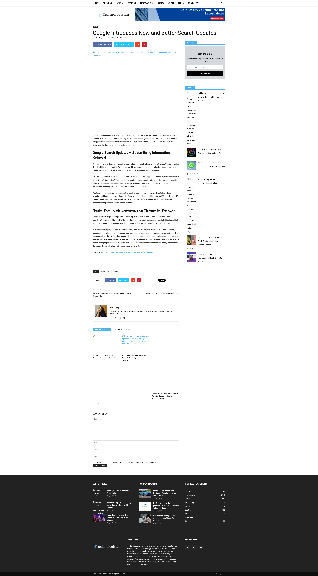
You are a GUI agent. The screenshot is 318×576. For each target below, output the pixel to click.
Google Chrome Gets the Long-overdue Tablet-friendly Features (127, 252)
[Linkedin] (121, 318)
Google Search (105, 271)
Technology (190, 502)
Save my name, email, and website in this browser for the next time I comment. (126, 462)
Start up (132, 3)
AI (186, 513)
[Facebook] (112, 318)
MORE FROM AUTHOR (121, 330)
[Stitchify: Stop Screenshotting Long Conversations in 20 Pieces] (99, 507)
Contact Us (193, 3)
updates (116, 271)
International (147, 3)
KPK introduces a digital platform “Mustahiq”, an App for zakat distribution (166, 505)
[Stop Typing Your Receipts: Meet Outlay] (99, 493)
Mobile (171, 3)
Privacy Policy (220, 574)
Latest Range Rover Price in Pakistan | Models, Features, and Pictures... (164, 493)
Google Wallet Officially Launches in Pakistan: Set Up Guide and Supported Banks (165, 396)
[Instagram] (116, 318)
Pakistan (119, 3)
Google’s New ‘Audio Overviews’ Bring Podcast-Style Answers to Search (134, 357)
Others (181, 3)
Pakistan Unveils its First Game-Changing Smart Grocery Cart (112, 294)
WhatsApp (189, 517)
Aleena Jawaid (193, 174)
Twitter (188, 506)
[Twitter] (125, 318)
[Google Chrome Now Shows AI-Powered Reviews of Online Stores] (106, 344)
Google (95, 26)
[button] (222, 3)
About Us (107, 3)
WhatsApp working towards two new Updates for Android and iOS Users (211, 166)
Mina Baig (98, 38)
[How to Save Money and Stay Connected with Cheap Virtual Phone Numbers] (145, 518)
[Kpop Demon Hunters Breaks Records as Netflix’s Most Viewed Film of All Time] (99, 518)
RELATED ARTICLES (102, 330)
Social (161, 3)
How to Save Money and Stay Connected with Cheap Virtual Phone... (165, 518)
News (96, 3)
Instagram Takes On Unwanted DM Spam (162, 293)
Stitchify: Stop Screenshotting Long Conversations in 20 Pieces (119, 505)
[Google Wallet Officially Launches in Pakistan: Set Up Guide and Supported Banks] (165, 363)
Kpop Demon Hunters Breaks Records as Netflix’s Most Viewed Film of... (118, 517)
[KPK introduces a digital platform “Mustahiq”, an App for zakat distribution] (145, 506)
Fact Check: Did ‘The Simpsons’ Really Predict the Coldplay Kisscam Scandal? (210, 241)
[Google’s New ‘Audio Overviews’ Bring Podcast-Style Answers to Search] (135, 344)
